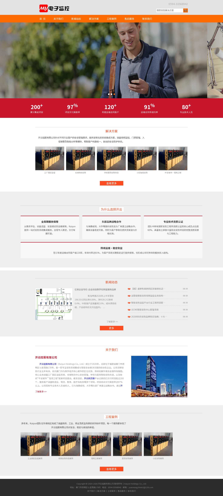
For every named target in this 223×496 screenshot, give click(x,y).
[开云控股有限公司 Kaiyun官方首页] (54, 5)
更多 (111, 328)
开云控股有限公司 (47, 363)
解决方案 (94, 18)
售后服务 (129, 18)
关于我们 (58, 18)
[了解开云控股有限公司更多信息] (159, 357)
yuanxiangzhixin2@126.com (141, 487)
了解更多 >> (112, 321)
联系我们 (147, 18)
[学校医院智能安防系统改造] (111, 60)
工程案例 (112, 18)
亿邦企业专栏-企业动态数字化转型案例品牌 (95, 289)
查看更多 (111, 183)
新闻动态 (76, 18)
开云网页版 (89, 378)
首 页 (42, 18)
